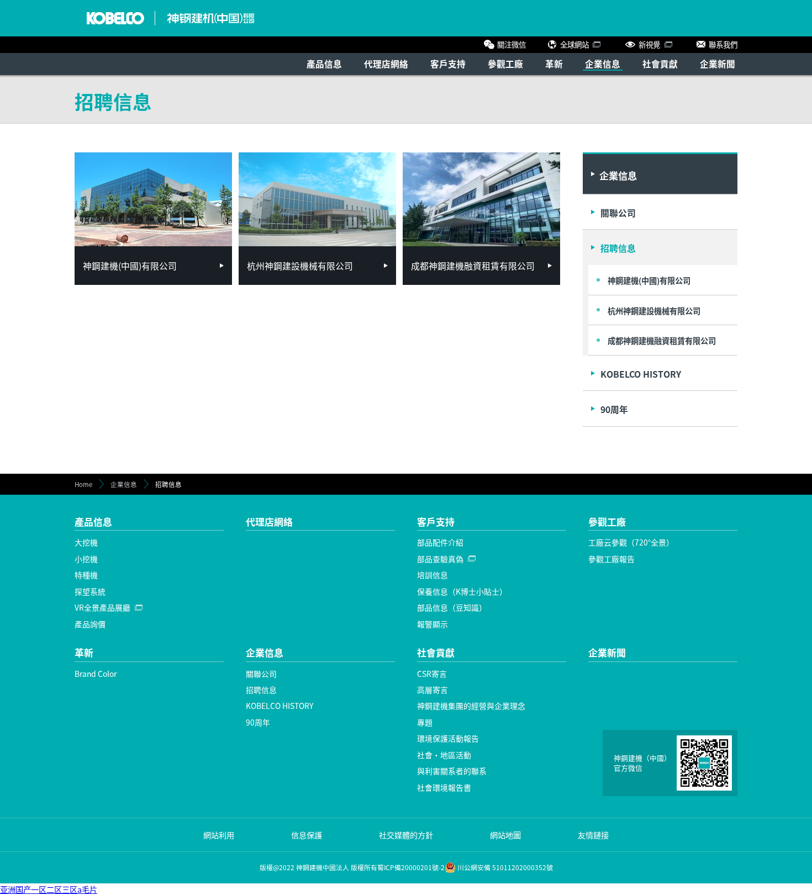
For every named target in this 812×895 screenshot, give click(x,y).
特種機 (86, 574)
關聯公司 (618, 212)
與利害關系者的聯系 (452, 770)
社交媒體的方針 (406, 834)
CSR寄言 (432, 673)
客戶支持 (448, 63)
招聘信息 (618, 248)
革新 (554, 63)
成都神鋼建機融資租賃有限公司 (662, 340)
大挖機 (86, 542)
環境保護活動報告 (448, 738)
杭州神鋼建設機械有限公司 (654, 310)
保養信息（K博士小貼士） (462, 591)
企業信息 (602, 63)
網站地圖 (505, 834)
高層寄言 (432, 689)
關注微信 (511, 44)
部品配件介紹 (440, 542)
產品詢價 (90, 623)
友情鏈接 (593, 834)
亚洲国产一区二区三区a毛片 (48, 889)
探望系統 (90, 591)
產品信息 (324, 63)
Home (83, 484)
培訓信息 (432, 574)
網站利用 (218, 834)
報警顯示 (432, 623)
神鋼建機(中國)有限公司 (649, 280)
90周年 (614, 409)
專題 (425, 722)
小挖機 (86, 558)
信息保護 (306, 834)
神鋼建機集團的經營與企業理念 (471, 705)
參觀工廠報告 (611, 558)
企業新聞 (717, 63)
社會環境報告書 (444, 787)
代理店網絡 (386, 63)
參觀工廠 (505, 63)
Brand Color (96, 673)
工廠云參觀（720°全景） (631, 542)
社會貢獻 (660, 63)
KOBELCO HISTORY (640, 374)
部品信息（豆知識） (452, 607)
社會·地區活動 (444, 754)
